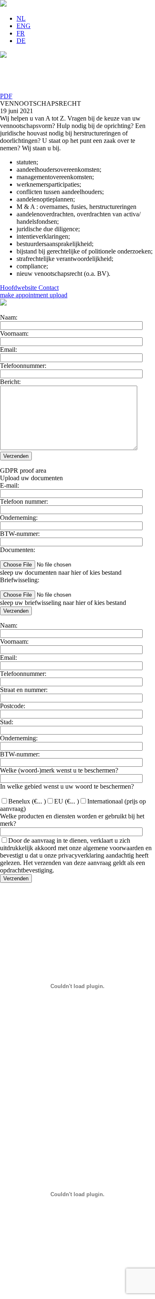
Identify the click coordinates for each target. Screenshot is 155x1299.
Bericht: (10, 381)
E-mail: (9, 485)
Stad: (6, 721)
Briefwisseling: (19, 579)
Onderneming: (19, 517)
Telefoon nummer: (24, 501)
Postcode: (12, 705)
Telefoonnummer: (23, 365)
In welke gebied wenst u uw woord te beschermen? (67, 786)
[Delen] (77, 88)
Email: (8, 349)
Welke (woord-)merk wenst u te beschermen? (59, 770)
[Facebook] (77, 80)
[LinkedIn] (77, 63)
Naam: (8, 317)
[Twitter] (77, 72)
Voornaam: (14, 333)
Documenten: (17, 549)
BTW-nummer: (20, 533)
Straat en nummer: (24, 689)
